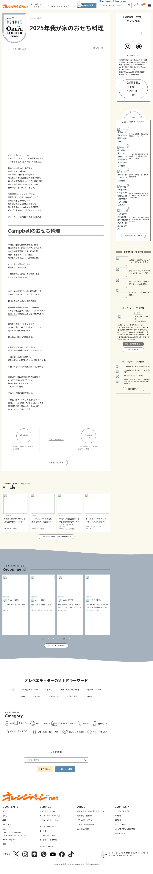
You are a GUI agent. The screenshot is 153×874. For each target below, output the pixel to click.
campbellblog (134, 74)
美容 (4, 820)
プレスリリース (120, 824)
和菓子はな (12, 313)
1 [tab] (43, 639)
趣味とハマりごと (43, 723)
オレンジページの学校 (48, 840)
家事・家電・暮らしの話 (48, 732)
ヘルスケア (6, 824)
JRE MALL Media (46, 846)
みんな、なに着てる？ (19, 731)
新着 (12, 723)
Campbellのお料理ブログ (135, 72)
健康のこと (102, 723)
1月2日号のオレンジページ (19, 194)
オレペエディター (9, 839)
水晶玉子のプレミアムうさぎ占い (15, 835)
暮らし (49, 689)
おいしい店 (55, 696)
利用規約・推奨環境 (84, 815)
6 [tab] (69, 639)
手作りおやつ (73, 696)
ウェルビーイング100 (48, 835)
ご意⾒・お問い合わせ (85, 824)
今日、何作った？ (19, 49)
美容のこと (87, 723)
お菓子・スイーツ (30, 689)
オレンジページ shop (48, 826)
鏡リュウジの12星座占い (12, 832)
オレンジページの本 (47, 811)
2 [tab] (48, 639)
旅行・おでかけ (94, 689)
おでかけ (38, 696)
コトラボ (43, 831)
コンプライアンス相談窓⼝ (125, 829)
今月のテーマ (24, 723)
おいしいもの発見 (76, 731)
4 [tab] (59, 639)
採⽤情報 (118, 820)
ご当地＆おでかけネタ (67, 723)
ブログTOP (51, 6)
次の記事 (88, 435)
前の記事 (24, 435)
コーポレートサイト (122, 811)
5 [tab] (64, 639)
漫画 (4, 844)
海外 (24, 696)
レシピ (4, 811)
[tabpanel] (15, 605)
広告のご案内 (120, 833)
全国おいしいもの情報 (70, 689)
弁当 (90, 696)
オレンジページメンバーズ (50, 815)
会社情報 (118, 815)
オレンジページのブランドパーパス (90, 811)
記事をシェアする (56, 462)
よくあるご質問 (83, 829)
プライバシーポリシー (85, 820)
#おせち (96, 48)
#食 (102, 48)
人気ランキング (63, 6)
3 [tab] (53, 639)
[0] (135, 5)
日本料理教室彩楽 (15, 184)
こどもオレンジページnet (50, 820)
